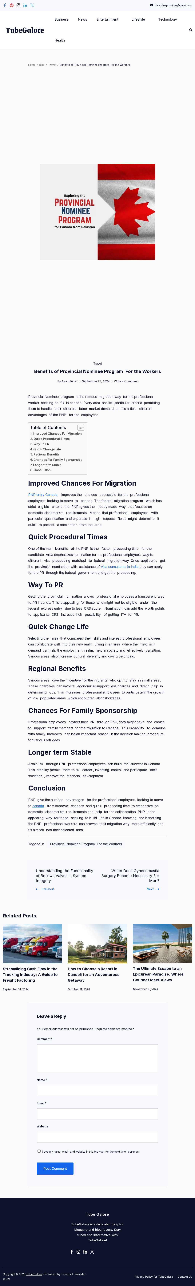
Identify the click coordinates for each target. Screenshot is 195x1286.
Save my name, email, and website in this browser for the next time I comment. (91, 1151)
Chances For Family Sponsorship (58, 460)
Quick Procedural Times (52, 439)
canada (38, 806)
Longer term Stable (47, 465)
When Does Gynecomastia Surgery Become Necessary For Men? (130, 875)
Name (42, 1080)
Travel (97, 363)
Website (42, 1126)
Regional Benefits (47, 454)
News (82, 19)
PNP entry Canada (43, 495)
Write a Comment (126, 381)
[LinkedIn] (25, 5)
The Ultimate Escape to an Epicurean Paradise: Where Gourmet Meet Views (158, 974)
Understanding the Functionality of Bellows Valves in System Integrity (64, 875)
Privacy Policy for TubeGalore (153, 1276)
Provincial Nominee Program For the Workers (86, 844)
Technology (167, 19)
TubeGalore (25, 30)
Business (61, 19)
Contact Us (185, 1276)
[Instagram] (18, 5)
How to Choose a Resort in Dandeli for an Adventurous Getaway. (93, 975)
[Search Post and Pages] (190, 29)
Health (59, 40)
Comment (44, 1039)
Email (41, 1103)
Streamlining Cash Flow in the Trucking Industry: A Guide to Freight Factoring (30, 975)
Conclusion (42, 470)
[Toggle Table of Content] (79, 427)
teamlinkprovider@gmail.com (174, 5)
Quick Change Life (47, 449)
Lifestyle (138, 19)
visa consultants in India (119, 567)
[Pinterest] (12, 5)
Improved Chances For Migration (57, 433)
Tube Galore (34, 1274)
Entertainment (107, 19)
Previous (48, 889)
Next (150, 889)
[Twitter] (32, 5)
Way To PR (42, 444)
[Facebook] (5, 5)
